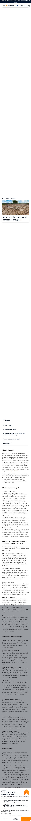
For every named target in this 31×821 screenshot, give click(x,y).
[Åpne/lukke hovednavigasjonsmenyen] (4, 5)
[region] (15, 1)
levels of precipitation (12, 471)
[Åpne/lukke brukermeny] (27, 5)
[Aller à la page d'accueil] (11, 5)
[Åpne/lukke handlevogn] (29, 5)
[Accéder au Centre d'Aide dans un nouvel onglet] (24, 5)
